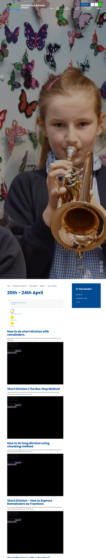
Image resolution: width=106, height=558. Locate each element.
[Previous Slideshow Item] (101, 266)
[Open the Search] (100, 4)
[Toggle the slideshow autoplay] (101, 270)
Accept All (18, 351)
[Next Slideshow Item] (101, 262)
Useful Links (85, 4)
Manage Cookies (12, 353)
